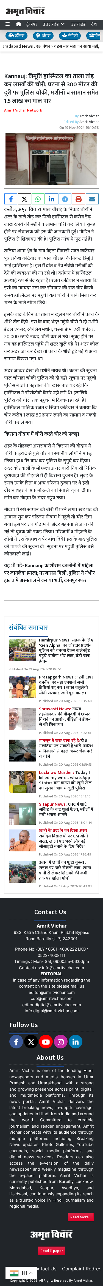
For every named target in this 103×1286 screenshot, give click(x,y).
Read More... (80, 1217)
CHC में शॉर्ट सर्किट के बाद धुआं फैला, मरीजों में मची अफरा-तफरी (66, 810)
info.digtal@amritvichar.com (52, 1010)
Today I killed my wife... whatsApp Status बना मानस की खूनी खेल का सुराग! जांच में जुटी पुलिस (65, 780)
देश (94, 24)
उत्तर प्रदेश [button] (52, 24)
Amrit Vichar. (83, 1281)
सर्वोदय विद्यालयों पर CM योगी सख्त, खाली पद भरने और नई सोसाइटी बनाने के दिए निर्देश (64, 838)
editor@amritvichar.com (52, 992)
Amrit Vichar (89, 116)
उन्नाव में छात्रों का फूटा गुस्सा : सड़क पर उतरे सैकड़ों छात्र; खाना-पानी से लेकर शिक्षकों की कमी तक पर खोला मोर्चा (66, 870)
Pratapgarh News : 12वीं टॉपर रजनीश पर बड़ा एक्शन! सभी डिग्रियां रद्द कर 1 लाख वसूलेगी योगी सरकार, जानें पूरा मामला (66, 685)
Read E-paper (51, 1251)
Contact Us (44, 1268)
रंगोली (72, 35)
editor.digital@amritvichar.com (51, 1004)
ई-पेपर (31, 24)
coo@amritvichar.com (52, 998)
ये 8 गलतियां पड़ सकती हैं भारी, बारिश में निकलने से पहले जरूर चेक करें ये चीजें (66, 748)
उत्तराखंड (78, 24)
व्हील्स (18, 35)
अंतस (46, 35)
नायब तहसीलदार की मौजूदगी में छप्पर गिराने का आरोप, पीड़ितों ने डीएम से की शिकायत (65, 717)
